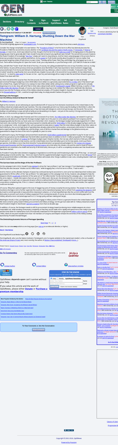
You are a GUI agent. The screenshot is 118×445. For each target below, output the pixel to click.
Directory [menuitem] (19, 21)
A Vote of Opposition (103, 299)
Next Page (44, 223)
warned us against (32, 204)
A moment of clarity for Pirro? (105, 336)
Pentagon (35, 246)
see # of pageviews (105, 212)
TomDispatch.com (30, 44)
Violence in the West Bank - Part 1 (107, 272)
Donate (29, 288)
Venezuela (78, 50)
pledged (35, 166)
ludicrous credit (64, 52)
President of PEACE (47, 48)
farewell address (10, 92)
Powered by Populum (69, 442)
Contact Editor (41, 266)
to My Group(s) (5, 249)
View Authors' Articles (75, 266)
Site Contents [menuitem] (31, 22)
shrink (90, 155)
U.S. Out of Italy (102, 262)
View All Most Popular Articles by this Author (39, 299)
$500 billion (61, 123)
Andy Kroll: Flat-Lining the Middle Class (12, 311)
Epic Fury (29, 56)
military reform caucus (79, 212)
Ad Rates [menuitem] (65, 22)
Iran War (29, 246)
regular (63, 86)
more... (75, 240)
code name (19, 74)
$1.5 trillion (73, 82)
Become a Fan (92, 33)
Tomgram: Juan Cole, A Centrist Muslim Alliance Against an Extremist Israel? (23, 316)
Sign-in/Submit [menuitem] (43, 22)
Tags (52, 246)
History (21, 246)
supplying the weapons (84, 190)
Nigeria (87, 50)
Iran (25, 246)
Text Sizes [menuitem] (77, 22)
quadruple (16, 176)
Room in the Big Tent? (103, 267)
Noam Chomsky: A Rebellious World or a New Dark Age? (17, 308)
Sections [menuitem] (7, 21)
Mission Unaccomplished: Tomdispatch (57, 240)
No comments (32, 42)
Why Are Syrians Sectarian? (105, 313)
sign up (41, 226)
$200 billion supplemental (57, 135)
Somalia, (3, 52)
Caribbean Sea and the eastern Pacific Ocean (57, 50)
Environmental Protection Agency (35, 145)
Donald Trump (14, 246)
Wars (47, 246)
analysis (24, 139)
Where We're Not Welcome (105, 289)
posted (42, 58)
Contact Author (9, 266)
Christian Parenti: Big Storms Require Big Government (16, 314)
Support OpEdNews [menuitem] (55, 22)
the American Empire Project (10, 240)
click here (81, 44)
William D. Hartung (8, 101)
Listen (38, 29)
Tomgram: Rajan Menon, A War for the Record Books (16, 302)
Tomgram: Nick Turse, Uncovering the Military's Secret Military (19, 305)
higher (57, 125)
